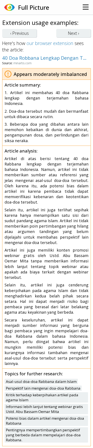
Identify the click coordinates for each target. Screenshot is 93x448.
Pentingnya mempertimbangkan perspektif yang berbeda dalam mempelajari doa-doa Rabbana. (43, 434)
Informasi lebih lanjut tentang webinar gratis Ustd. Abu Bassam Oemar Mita (44, 409)
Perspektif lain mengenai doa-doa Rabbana (43, 388)
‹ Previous (19, 33)
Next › (73, 33)
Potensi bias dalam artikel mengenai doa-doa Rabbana (45, 421)
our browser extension (50, 43)
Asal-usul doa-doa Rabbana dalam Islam (41, 381)
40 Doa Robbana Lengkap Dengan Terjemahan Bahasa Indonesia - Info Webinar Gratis (44, 58)
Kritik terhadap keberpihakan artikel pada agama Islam (42, 397)
